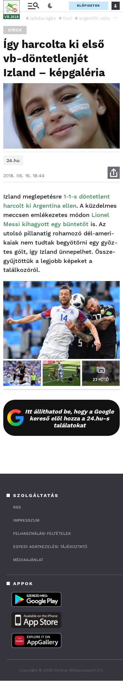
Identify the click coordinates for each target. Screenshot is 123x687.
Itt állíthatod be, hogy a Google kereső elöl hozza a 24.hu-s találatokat (69, 418)
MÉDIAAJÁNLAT (28, 559)
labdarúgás (43, 18)
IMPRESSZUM (26, 520)
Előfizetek (88, 5)
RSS (17, 507)
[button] (115, 18)
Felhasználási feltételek (42, 533)
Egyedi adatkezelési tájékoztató (50, 546)
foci (67, 18)
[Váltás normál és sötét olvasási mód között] (50, 6)
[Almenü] (33, 6)
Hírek (15, 30)
